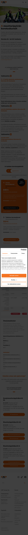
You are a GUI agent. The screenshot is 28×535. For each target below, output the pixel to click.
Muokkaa (13, 279)
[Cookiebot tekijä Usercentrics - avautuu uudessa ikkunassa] (21, 250)
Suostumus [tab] (5, 253)
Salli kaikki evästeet (14, 275)
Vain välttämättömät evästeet (14, 284)
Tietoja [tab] (23, 253)
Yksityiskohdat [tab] (14, 253)
